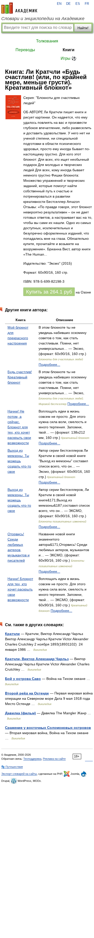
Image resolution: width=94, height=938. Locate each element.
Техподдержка (32, 758)
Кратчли (12, 634)
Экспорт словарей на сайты (19, 773)
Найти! (82, 28)
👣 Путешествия (12, 766)
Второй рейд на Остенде (27, 693)
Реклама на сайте (54, 758)
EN (59, 4)
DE (68, 4)
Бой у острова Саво (23, 679)
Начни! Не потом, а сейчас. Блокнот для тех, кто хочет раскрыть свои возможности (19, 427)
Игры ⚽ (68, 58)
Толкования (47, 41)
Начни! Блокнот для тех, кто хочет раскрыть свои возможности (20, 589)
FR (87, 4)
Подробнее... (49, 365)
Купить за (49, 292)
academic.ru (19, 8)
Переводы (25, 50)
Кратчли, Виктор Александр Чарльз (37, 659)
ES (77, 4)
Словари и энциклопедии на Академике (42, 18)
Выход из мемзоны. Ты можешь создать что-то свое (19, 461)
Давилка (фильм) (20, 713)
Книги (68, 50)
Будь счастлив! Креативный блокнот (20, 377)
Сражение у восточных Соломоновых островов (48, 728)
